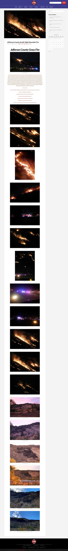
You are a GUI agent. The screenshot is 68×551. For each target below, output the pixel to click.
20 (58, 44)
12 (56, 42)
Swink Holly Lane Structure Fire (54, 27)
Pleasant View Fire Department (23, 96)
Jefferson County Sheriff (17, 102)
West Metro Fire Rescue (20, 94)
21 (60, 44)
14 (60, 42)
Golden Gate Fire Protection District (23, 98)
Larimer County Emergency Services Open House (55, 17)
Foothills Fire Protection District (23, 100)
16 (49, 44)
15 (62, 42)
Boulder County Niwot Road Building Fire (55, 30)
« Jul (49, 51)
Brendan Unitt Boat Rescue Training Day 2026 (56, 21)
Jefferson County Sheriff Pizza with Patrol (55, 24)
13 (58, 42)
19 (56, 44)
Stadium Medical (33, 102)
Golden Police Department (25, 102)
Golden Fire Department (15, 76)
